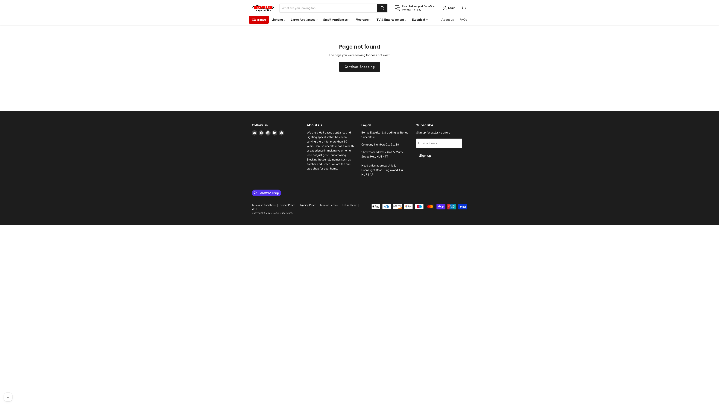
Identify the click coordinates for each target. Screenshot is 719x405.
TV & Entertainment (391, 20)
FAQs (463, 20)
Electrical (419, 20)
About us (447, 20)
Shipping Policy (307, 205)
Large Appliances (303, 20)
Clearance (259, 20)
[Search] (382, 8)
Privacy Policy (287, 205)
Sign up (425, 155)
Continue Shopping (360, 66)
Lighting (277, 20)
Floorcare (362, 20)
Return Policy (349, 205)
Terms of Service (329, 205)
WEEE (255, 209)
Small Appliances (335, 20)
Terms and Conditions (263, 205)
